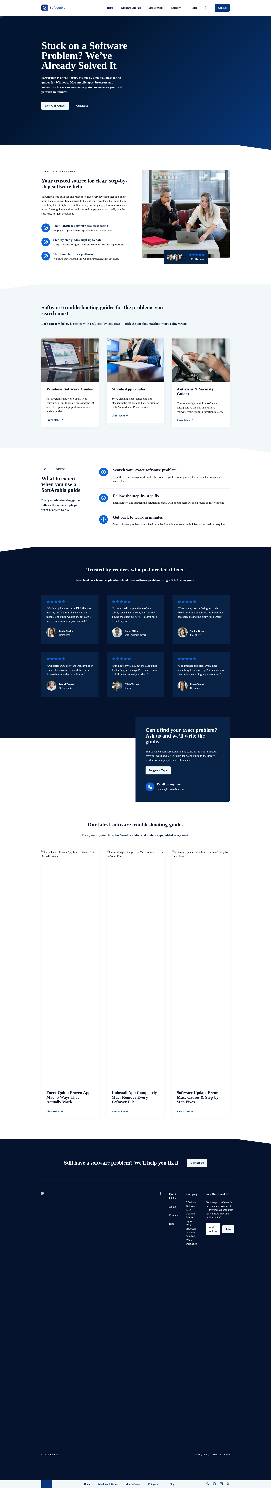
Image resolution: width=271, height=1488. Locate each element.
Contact (222, 7)
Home (110, 7)
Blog (194, 7)
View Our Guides (55, 105)
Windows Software (131, 7)
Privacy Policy (202, 1454)
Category (176, 7)
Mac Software (156, 7)
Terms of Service (221, 1454)
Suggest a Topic (158, 770)
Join (228, 1229)
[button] (206, 8)
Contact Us (197, 1162)
